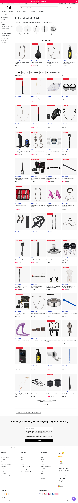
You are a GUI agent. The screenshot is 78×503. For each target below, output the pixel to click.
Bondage (3, 19)
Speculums (4, 31)
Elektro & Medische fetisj (7, 26)
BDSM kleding (4, 22)
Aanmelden (39, 440)
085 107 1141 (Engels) (72, 3)
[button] (76, 1)
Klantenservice (63, 3)
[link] (2, 14)
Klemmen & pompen (5, 37)
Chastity (3, 24)
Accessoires (3, 40)
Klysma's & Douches (6, 35)
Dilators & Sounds (5, 29)
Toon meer (46, 404)
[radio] (15, 60)
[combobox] (38, 8)
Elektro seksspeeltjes (6, 28)
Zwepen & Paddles (5, 38)
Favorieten (3, 42)
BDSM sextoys (4, 17)
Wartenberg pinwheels (6, 33)
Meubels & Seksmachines (6, 21)
